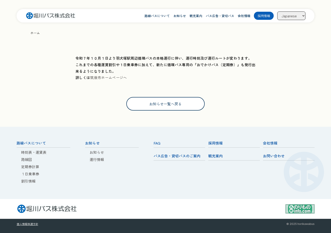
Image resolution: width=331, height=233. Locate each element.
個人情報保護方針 (27, 224)
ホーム (35, 33)
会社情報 (244, 16)
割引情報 (28, 181)
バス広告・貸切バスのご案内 (177, 155)
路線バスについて (157, 16)
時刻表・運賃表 (33, 152)
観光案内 (196, 16)
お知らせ (179, 16)
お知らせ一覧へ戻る (165, 103)
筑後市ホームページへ (108, 77)
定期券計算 (30, 166)
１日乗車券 (30, 173)
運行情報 (97, 159)
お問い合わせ (274, 155)
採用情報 (264, 16)
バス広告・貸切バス (220, 16)
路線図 (26, 159)
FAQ (157, 143)
